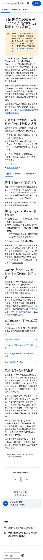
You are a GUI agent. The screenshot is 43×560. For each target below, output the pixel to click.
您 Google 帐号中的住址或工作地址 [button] (19, 346)
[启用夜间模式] (23, 555)
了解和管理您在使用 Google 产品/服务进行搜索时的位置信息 (23, 534)
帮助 (6, 522)
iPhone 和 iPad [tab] (30, 174)
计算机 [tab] (8, 174)
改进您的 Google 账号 (20, 9)
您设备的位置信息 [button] (12, 339)
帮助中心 (5, 9)
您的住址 (10, 164)
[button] (4, 3)
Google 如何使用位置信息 (20, 312)
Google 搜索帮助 (15, 3)
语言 (8, 552)
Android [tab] (18, 174)
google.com (16, 221)
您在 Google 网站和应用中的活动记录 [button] (19, 354)
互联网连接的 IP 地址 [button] (14, 362)
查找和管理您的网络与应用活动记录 (21, 528)
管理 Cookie (17, 263)
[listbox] (12, 555)
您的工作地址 (12, 167)
